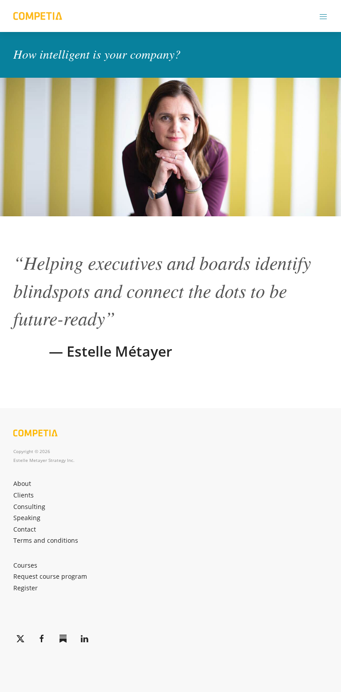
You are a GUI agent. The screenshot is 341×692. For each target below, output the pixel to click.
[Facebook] (42, 639)
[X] (20, 639)
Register (25, 588)
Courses (25, 565)
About (22, 483)
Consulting (29, 506)
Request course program (50, 576)
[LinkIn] (84, 639)
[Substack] (63, 639)
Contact (24, 529)
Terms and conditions (45, 540)
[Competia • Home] (37, 16)
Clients (23, 495)
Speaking (26, 517)
